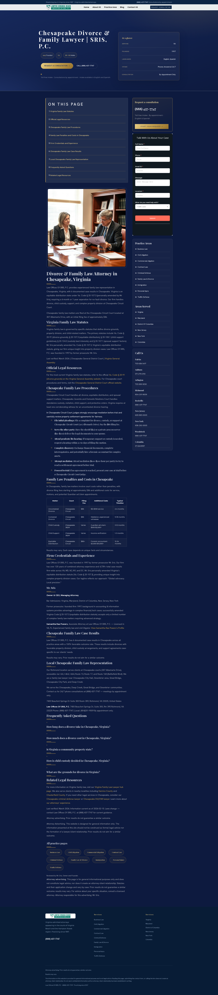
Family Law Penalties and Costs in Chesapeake (69, 135)
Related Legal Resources (60, 175)
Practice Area (110, 7)
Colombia (139, 442)
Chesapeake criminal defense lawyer (63, 799)
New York (139, 421)
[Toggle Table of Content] (125, 101)
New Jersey (140, 411)
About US (97, 7)
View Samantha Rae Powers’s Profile (107, 628)
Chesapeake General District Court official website (98, 382)
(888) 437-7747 (142, 2)
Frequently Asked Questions (62, 167)
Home (86, 7)
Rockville (139, 400)
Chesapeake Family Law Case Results (65, 151)
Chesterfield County (56, 795)
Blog (122, 7)
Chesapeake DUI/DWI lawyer (96, 799)
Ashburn (138, 370)
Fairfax (138, 359)
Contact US (133, 7)
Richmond (139, 390)
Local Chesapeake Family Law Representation (69, 159)
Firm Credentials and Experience (64, 143)
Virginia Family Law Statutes (62, 111)
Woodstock (140, 431)
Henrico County (106, 791)
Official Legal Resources (60, 119)
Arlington (139, 380)
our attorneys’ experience (58, 803)
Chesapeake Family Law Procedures (65, 127)
